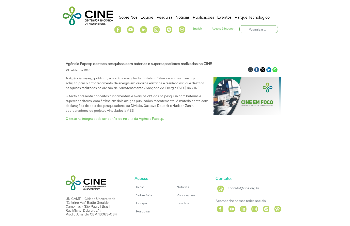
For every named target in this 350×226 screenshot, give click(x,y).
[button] (118, 29)
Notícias (183, 187)
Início (140, 187)
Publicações (186, 195)
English (197, 28)
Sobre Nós (144, 195)
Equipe (141, 203)
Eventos (183, 203)
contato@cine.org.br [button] (243, 188)
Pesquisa (143, 211)
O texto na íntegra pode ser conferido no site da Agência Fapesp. (115, 119)
